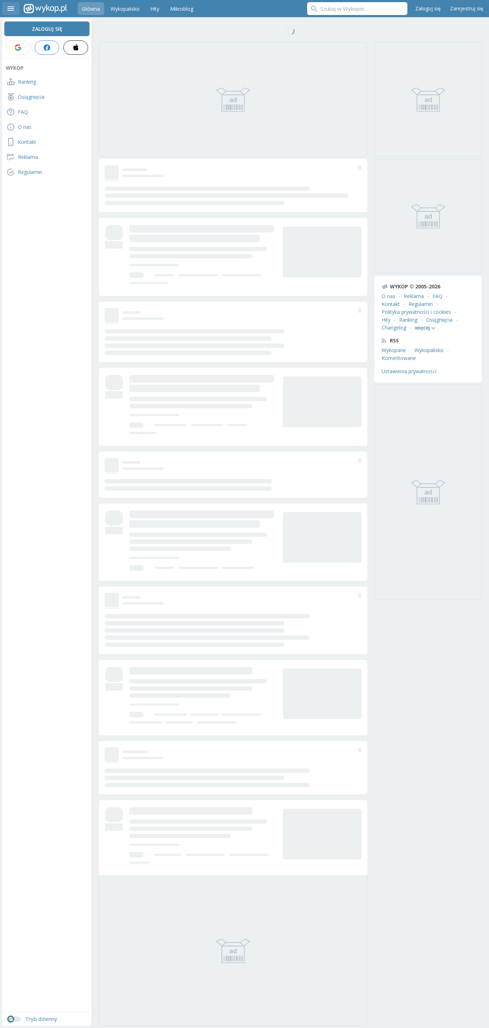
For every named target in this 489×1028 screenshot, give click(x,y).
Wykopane (394, 350)
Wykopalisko (429, 350)
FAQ (437, 296)
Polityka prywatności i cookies (416, 311)
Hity (386, 319)
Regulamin (420, 304)
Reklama (414, 296)
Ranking (408, 319)
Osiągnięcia (439, 319)
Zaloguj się (428, 8)
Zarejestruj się (466, 8)
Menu (10, 8)
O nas (388, 296)
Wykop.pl (45, 8)
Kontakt (391, 304)
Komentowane (399, 358)
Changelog (394, 327)
